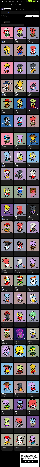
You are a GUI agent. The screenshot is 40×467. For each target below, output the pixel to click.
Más (21, 1)
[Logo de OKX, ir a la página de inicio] (4, 1)
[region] (29, 460)
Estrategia (8, 1)
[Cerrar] (38, 454)
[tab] (9, 19)
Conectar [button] (30, 1)
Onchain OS (16, 1)
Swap (13, 1)
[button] (26, 1)
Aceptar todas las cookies (29, 461)
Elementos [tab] (3, 19)
